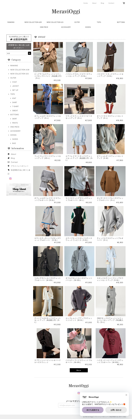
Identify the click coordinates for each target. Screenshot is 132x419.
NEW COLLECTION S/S (55, 22)
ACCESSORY (66, 27)
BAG (14, 143)
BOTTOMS (121, 22)
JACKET (15, 86)
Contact (111, 3)
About (94, 3)
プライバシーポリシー (19, 166)
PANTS (15, 123)
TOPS (99, 22)
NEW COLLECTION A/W (33, 22)
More (78, 370)
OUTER (77, 22)
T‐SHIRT (15, 106)
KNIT (14, 98)
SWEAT (15, 111)
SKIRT (14, 119)
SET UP (15, 90)
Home (85, 3)
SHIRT (14, 102)
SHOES (15, 139)
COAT (14, 82)
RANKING (10, 22)
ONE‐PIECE (44, 27)
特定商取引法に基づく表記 (118, 416)
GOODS (88, 27)
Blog (102, 3)
